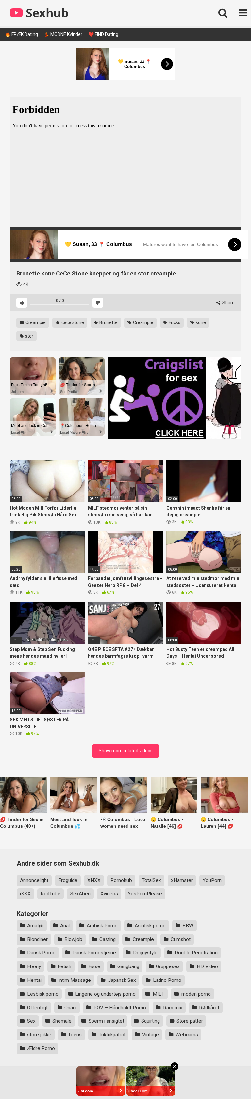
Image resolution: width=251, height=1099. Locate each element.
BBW (187, 926)
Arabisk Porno (102, 926)
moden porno (196, 994)
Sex (31, 1021)
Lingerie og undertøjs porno (105, 994)
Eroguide (67, 880)
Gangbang (128, 966)
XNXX (94, 880)
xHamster (182, 880)
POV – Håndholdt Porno (119, 1008)
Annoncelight (34, 880)
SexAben (80, 894)
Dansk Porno (41, 953)
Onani (70, 1008)
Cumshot (181, 939)
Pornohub (121, 880)
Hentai (34, 980)
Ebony (34, 966)
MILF (158, 994)
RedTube (50, 894)
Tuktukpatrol (112, 1035)
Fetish (64, 966)
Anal (65, 926)
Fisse (94, 966)
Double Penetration (196, 953)
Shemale (62, 1021)
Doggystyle (145, 953)
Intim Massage (74, 980)
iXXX (25, 894)
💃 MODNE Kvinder (63, 34)
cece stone (72, 322)
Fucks (174, 322)
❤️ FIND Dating (103, 34)
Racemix (172, 1008)
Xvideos (109, 894)
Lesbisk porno (43, 994)
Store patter (189, 1021)
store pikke (39, 1035)
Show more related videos (126, 750)
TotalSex (151, 880)
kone (200, 322)
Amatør (35, 926)
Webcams (187, 1035)
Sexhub (45, 13)
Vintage (150, 1035)
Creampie (35, 322)
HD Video (207, 966)
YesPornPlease (145, 894)
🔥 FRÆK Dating (21, 34)
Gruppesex (168, 966)
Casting (107, 939)
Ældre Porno (41, 1048)
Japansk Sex (122, 980)
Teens (75, 1035)
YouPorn (212, 880)
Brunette (108, 322)
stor (28, 335)
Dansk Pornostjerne (94, 953)
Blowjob (73, 939)
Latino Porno (167, 980)
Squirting (150, 1021)
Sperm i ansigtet (106, 1021)
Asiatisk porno (150, 926)
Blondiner (37, 939)
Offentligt (37, 1008)
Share (228, 302)
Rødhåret (209, 1008)
